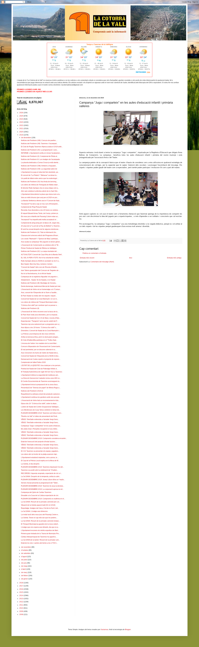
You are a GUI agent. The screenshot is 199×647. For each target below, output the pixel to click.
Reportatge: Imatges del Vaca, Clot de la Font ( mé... (40, 508)
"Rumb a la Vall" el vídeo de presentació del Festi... (39, 416)
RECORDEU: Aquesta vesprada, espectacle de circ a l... (41, 473)
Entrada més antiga (174, 258)
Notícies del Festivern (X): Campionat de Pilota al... (39, 156)
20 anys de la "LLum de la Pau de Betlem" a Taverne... (41, 226)
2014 (21, 595)
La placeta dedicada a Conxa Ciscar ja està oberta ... (40, 162)
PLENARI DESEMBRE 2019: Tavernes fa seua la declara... (42, 486)
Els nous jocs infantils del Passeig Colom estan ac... (40, 216)
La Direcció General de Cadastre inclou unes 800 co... (41, 378)
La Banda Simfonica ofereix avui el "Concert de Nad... (40, 201)
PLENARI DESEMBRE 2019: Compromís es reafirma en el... (43, 499)
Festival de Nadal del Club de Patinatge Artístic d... (39, 369)
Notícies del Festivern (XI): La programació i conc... (39, 150)
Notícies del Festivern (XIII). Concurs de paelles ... (39, 140)
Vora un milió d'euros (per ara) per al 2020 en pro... (39, 197)
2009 (21, 611)
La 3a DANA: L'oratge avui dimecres (34, 511)
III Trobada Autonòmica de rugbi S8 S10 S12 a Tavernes (41, 372)
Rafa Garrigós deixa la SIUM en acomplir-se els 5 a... (40, 261)
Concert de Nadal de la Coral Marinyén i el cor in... (39, 299)
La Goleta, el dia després (30, 464)
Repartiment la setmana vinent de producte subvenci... (41, 394)
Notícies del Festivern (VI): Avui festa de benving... (39, 182)
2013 (21, 599)
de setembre (26, 553)
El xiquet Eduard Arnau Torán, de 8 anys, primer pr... (40, 213)
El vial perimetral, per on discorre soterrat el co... (38, 350)
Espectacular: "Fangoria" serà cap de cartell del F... (39, 321)
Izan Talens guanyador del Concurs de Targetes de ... (40, 270)
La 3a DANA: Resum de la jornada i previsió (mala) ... (40, 521)
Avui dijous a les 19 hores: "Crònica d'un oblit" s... (39, 327)
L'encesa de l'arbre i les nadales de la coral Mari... (39, 343)
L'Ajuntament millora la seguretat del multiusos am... (40, 375)
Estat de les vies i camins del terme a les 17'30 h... (39, 543)
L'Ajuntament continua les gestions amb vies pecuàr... (40, 397)
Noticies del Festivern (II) (30, 308)
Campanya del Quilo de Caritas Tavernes (36, 492)
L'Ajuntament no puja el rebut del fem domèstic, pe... (40, 172)
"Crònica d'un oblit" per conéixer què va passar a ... (39, 305)
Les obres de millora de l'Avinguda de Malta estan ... (40, 185)
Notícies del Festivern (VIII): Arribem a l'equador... (39, 166)
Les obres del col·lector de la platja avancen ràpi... (39, 454)
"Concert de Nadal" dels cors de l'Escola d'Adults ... (39, 267)
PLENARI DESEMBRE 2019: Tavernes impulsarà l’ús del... (42, 467)
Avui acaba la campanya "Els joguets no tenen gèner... (41, 242)
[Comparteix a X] (120, 240)
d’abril (23, 569)
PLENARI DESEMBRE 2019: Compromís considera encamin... (44, 438)
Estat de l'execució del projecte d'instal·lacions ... (39, 442)
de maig (24, 566)
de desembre (26, 138)
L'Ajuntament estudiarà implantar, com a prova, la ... (40, 457)
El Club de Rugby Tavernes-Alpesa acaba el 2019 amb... (42, 147)
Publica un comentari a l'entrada (94, 253)
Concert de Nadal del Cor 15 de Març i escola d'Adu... (40, 318)
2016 (21, 589)
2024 (21, 119)
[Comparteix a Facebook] (122, 240)
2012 (21, 602)
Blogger (128, 629)
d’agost (24, 557)
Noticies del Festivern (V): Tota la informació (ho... (39, 232)
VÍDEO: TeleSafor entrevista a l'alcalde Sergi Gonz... (40, 419)
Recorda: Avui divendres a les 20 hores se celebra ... (40, 210)
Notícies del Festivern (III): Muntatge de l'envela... (39, 283)
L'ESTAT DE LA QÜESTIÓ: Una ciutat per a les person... (41, 365)
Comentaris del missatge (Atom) (102, 262)
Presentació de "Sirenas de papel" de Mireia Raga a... (41, 388)
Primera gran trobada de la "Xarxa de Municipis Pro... (40, 533)
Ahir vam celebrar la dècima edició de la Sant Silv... (39, 191)
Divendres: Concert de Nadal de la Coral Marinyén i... (40, 331)
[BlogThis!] (117, 240)
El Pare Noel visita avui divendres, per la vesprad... (39, 315)
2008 (21, 614)
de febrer (24, 576)
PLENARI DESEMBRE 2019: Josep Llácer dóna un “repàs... (43, 480)
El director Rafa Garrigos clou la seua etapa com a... (40, 188)
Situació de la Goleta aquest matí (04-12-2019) (38, 505)
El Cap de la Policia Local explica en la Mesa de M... (40, 461)
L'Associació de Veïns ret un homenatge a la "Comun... (41, 289)
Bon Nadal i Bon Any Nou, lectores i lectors (36, 264)
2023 (21, 122)
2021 (21, 128)
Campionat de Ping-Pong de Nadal (34, 207)
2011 (21, 605)
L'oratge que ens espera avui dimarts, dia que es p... (40, 527)
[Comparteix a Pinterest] (125, 240)
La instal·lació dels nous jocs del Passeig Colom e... (40, 515)
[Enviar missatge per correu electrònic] (110, 240)
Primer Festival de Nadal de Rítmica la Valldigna (38, 248)
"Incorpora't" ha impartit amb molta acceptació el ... (39, 220)
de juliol (24, 560)
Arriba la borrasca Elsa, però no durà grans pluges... (40, 337)
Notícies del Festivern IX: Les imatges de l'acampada (40, 159)
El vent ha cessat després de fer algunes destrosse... (40, 229)
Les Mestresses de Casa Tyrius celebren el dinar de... (40, 410)
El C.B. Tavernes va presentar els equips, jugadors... (40, 451)
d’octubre (25, 550)
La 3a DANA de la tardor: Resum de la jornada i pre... (40, 540)
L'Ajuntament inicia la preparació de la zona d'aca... (40, 385)
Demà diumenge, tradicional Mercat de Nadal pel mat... (41, 286)
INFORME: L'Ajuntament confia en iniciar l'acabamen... (41, 153)
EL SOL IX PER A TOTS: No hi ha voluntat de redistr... (40, 258)
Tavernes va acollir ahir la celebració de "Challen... (39, 470)
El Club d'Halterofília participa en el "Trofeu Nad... (39, 340)
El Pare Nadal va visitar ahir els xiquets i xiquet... (39, 296)
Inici (130, 258)
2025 (21, 116)
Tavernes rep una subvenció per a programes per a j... (41, 324)
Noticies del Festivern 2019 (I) (32, 391)
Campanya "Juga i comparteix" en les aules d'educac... (41, 426)
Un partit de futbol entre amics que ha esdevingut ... (40, 178)
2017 (21, 586)
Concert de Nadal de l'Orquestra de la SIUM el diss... (40, 356)
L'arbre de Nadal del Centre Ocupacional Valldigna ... (40, 407)
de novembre (26, 547)
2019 (21, 135)
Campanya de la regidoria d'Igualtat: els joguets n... (40, 277)
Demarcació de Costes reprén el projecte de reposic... (41, 359)
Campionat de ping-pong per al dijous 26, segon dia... (41, 223)
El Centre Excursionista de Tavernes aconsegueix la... (41, 381)
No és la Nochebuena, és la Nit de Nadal (36, 273)
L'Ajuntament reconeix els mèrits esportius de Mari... (40, 530)
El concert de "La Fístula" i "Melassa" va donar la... (39, 175)
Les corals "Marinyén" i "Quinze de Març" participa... (40, 239)
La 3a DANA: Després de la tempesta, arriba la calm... (41, 476)
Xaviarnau (104, 629)
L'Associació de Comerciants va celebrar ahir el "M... (40, 245)
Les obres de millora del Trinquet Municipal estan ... (40, 302)
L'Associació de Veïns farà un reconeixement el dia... (40, 400)
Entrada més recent (87, 258)
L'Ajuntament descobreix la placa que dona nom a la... (41, 194)
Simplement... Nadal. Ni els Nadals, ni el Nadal (38, 280)
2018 (21, 583)
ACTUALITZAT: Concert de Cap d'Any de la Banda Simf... (42, 255)
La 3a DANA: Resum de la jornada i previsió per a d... (40, 502)
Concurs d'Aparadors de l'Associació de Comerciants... (41, 346)
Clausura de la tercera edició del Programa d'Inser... (40, 235)
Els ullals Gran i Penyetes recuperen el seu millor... (39, 429)
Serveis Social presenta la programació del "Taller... (40, 483)
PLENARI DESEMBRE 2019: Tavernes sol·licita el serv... (41, 413)
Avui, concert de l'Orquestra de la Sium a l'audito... (39, 292)
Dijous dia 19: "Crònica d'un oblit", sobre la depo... (39, 403)
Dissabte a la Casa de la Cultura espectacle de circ (39, 495)
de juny (24, 563)
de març (24, 572)
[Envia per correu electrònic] (115, 240)
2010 (21, 608)
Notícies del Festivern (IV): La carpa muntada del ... (39, 251)
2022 (21, 125)
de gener (24, 579)
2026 (21, 113)
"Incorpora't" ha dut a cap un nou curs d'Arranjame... (40, 204)
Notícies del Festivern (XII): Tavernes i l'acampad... (39, 144)
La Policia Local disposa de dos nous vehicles (38, 334)
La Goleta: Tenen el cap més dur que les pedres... (39, 518)
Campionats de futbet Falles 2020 (33, 362)
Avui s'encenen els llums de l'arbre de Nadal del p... (40, 353)
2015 (21, 592)
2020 (21, 132)
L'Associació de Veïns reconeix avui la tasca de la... (40, 312)
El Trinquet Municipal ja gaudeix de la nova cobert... (40, 524)
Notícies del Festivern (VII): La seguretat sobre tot (39, 169)
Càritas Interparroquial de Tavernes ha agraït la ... (39, 537)
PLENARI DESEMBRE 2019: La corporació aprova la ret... (42, 489)
